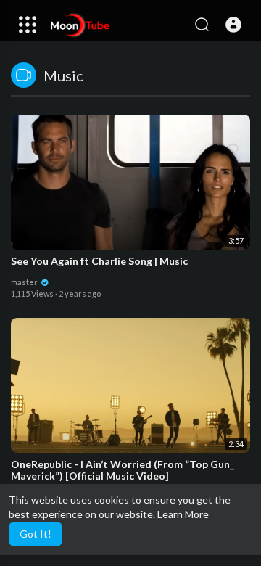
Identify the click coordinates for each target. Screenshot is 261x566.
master (25, 282)
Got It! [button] (35, 534)
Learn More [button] (183, 514)
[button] (233, 24)
